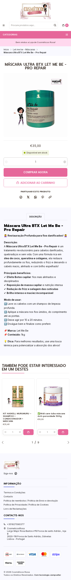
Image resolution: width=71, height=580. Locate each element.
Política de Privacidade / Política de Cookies (26, 504)
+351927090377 (15, 524)
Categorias (10, 34)
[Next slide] (67, 442)
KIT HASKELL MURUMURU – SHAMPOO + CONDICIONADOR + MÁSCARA (17, 417)
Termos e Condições (14, 492)
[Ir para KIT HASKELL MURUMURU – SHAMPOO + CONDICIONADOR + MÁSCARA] (18, 395)
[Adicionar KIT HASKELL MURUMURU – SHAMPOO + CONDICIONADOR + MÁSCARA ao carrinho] (28, 432)
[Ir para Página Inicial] (35, 10)
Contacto (8, 496)
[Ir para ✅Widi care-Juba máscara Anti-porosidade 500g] (53, 395)
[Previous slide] (3, 442)
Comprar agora (35, 172)
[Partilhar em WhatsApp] (35, 197)
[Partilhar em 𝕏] (28, 197)
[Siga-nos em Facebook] (15, 473)
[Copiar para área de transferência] (50, 197)
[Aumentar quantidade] (64, 162)
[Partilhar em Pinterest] (42, 197)
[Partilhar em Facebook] (20, 197)
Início (6, 50)
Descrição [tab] (35, 216)
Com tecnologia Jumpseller (47, 575)
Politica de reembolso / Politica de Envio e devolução (31, 500)
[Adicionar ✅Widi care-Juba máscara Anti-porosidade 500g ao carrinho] (63, 432)
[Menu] (4, 25)
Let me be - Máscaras (24, 50)
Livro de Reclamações (15, 509)
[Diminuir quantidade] (6, 162)
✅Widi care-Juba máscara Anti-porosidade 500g (51, 415)
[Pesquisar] (55, 25)
